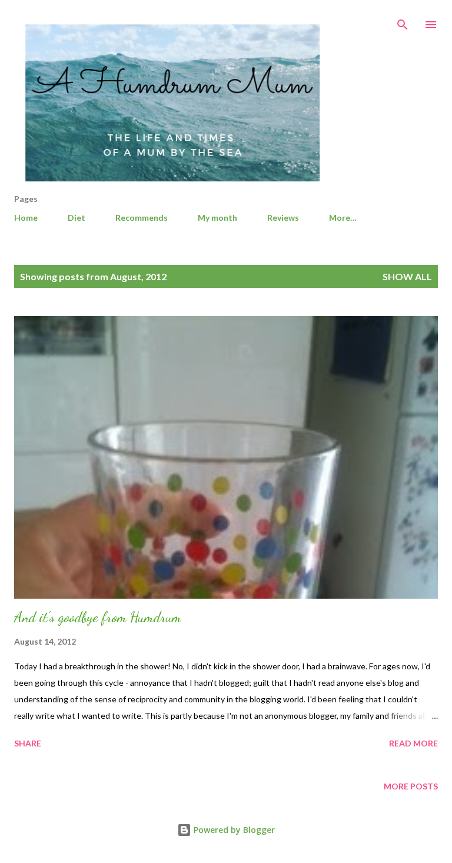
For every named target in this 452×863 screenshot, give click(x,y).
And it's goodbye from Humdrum (97, 617)
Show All (407, 276)
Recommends (141, 218)
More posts (411, 786)
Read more (413, 743)
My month (217, 218)
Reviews (283, 218)
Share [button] (27, 743)
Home (26, 218)
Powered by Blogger (233, 829)
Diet (76, 218)
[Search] (403, 21)
